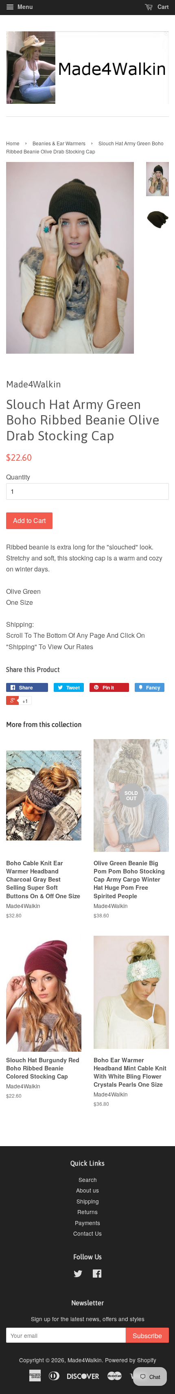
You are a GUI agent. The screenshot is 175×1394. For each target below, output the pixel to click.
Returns (87, 1212)
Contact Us (87, 1233)
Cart (162, 6)
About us (87, 1190)
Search (88, 1179)
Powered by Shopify (130, 1360)
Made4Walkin (85, 1360)
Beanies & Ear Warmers (59, 143)
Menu (24, 6)
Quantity (18, 476)
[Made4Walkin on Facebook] (97, 1275)
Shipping (88, 1201)
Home (13, 143)
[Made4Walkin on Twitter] (78, 1275)
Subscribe (147, 1335)
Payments (87, 1223)
